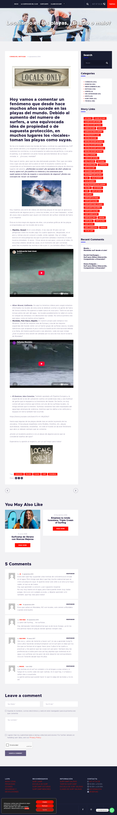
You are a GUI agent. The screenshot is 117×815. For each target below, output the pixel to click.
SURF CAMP (37, 781)
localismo (18, 474)
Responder (70, 573)
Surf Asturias (97, 191)
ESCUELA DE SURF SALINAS (71, 787)
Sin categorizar (91, 94)
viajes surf (89, 231)
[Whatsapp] (111, 810)
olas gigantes (97, 178)
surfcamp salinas (91, 201)
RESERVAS (93, 792)
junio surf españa (91, 158)
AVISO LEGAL (10, 781)
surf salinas (100, 221)
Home (30, 28)
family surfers (90, 154)
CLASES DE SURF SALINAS (71, 789)
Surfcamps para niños (93, 207)
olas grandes (90, 181)
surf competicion (91, 214)
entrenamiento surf (92, 135)
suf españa (98, 188)
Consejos (14, 56)
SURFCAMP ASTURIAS (41, 787)
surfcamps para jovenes (93, 204)
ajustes (26, 808)
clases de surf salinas (93, 125)
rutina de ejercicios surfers (95, 184)
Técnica (88, 101)
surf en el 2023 (90, 217)
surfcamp (88, 194)
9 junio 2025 (22, 534)
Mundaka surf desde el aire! (95, 250)
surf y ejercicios (91, 227)
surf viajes (89, 224)
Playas (36, 474)
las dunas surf (90, 164)
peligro (28, 474)
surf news (88, 221)
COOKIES (9, 787)
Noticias (22, 56)
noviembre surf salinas (93, 174)
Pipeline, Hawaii (19, 230)
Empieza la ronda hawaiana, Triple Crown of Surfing (60, 520)
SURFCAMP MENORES (41, 789)
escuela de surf (90, 138)
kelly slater (89, 161)
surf (44, 474)
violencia (52, 474)
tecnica (103, 227)
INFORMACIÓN (95, 789)
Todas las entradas (43, 28)
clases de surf (100, 118)
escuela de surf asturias (94, 141)
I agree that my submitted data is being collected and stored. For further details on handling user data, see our (40, 736)
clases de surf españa (93, 121)
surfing (101, 217)
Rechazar (45, 806)
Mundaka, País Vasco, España (24, 321)
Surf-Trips (89, 98)
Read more (22, 545)
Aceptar (45, 802)
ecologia (101, 128)
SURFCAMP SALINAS (68, 781)
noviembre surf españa (93, 171)
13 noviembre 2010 (60, 515)
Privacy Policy (35, 738)
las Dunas (100, 161)
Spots (87, 96)
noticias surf (90, 168)
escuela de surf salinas (93, 151)
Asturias (88, 118)
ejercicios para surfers (93, 131)
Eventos (88, 84)
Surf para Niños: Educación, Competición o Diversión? (95, 258)
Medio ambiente (91, 86)
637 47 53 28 (94, 781)
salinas (87, 188)
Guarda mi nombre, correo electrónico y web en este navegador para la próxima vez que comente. (41, 712)
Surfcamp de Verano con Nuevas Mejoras (23, 538)
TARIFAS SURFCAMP (68, 784)
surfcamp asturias (91, 197)
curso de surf (90, 128)
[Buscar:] (96, 63)
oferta (88, 91)
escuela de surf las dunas (94, 148)
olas (86, 178)
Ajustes (45, 810)
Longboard (103, 164)
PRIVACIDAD (10, 784)
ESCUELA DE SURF (40, 784)
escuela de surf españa (93, 145)
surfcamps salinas (91, 211)
